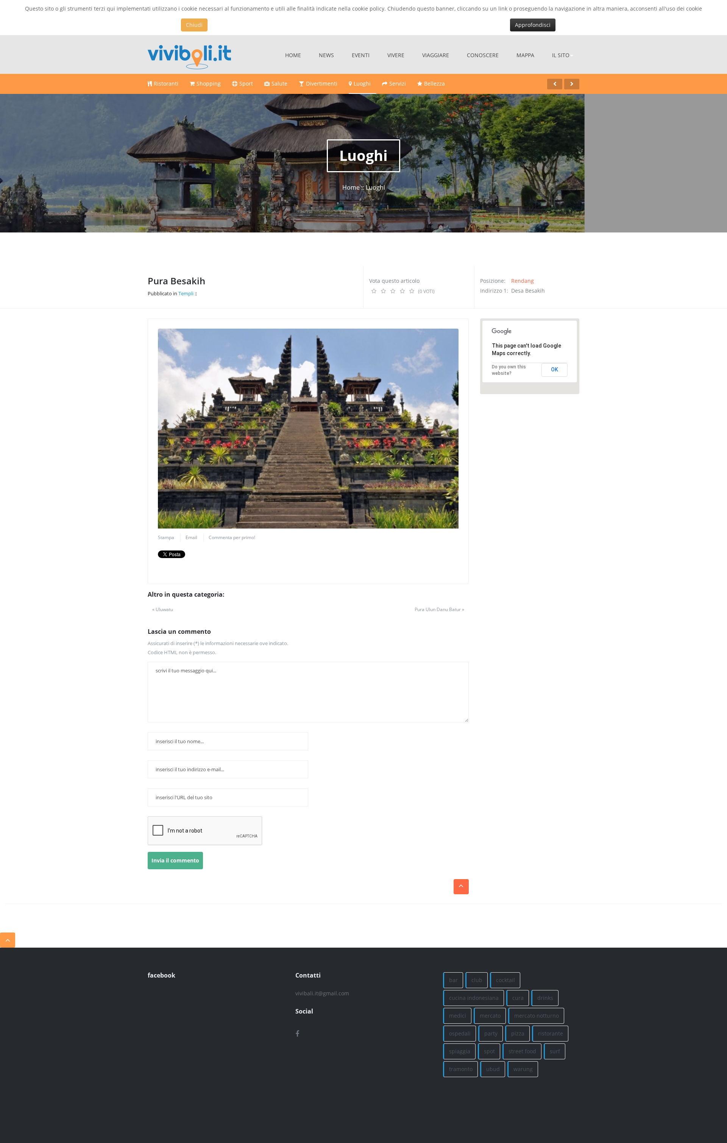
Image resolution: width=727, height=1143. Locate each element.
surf (555, 1051)
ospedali (460, 1033)
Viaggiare (435, 55)
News (326, 55)
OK (554, 369)
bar (453, 980)
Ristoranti (166, 83)
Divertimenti (321, 83)
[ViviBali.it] (189, 54)
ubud (493, 1069)
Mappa (525, 55)
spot (489, 1051)
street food (522, 1051)
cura (518, 997)
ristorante (550, 1033)
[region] (530, 356)
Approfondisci (533, 24)
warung (523, 1069)
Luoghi (362, 83)
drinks (545, 997)
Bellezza (434, 83)
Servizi (397, 83)
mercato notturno (536, 1015)
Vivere (395, 55)
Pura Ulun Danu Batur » (439, 609)
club (476, 980)
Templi (185, 293)
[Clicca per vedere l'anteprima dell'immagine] (308, 429)
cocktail (505, 980)
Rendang (522, 280)
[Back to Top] (7, 940)
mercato (490, 1015)
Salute (279, 83)
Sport (246, 83)
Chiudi (194, 24)
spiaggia (459, 1051)
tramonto (461, 1069)
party (491, 1033)
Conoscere (483, 55)
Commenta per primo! (232, 537)
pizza (517, 1033)
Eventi (361, 55)
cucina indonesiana (474, 997)
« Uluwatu (162, 609)
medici (457, 1015)
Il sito (560, 55)
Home (293, 55)
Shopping (209, 83)
